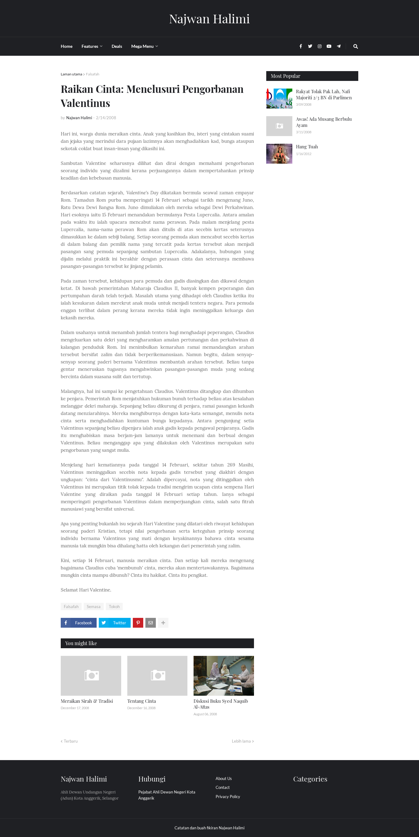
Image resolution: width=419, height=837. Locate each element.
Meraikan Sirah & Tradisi (87, 701)
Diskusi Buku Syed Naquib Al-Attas (221, 704)
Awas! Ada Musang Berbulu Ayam (324, 122)
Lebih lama (241, 741)
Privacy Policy (228, 796)
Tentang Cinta (141, 701)
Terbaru (71, 741)
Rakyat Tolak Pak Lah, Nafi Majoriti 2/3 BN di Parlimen (324, 94)
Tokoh (114, 606)
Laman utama (71, 74)
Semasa (94, 606)
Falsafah (92, 74)
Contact (223, 787)
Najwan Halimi (209, 18)
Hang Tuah (307, 146)
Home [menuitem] (66, 46)
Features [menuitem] (90, 46)
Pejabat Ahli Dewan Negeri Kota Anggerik (166, 795)
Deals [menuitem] (117, 46)
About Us (224, 778)
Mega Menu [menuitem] (142, 46)
